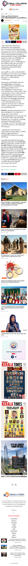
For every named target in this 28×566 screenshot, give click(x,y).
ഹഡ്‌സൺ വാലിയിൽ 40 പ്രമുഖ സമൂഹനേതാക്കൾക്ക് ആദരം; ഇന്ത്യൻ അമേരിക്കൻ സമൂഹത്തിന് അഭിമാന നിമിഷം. (12, 308)
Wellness (14, 537)
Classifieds (14, 523)
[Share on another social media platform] (24, 42)
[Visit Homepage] (14, 9)
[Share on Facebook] (8, 42)
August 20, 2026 (5, 336)
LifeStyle (14, 527)
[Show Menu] (1, 9)
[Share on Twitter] (13, 42)
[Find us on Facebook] (12, 485)
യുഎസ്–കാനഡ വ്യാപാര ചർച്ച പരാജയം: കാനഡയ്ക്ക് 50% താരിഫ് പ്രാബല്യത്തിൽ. (17, 554)
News (14, 529)
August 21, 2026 (5, 311)
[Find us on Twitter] (16, 485)
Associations (14, 518)
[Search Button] (26, 9)
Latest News (13, 169)
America (10, 13)
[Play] (12, 357)
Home (2, 13)
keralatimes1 (8, 20)
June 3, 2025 (16, 20)
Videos (14, 535)
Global (6, 13)
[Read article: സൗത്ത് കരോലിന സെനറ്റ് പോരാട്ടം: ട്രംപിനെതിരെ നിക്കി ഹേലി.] (14, 323)
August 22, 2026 (5, 206)
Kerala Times (15, 563)
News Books (14, 531)
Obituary (14, 533)
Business (14, 520)
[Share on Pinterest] (19, 42)
